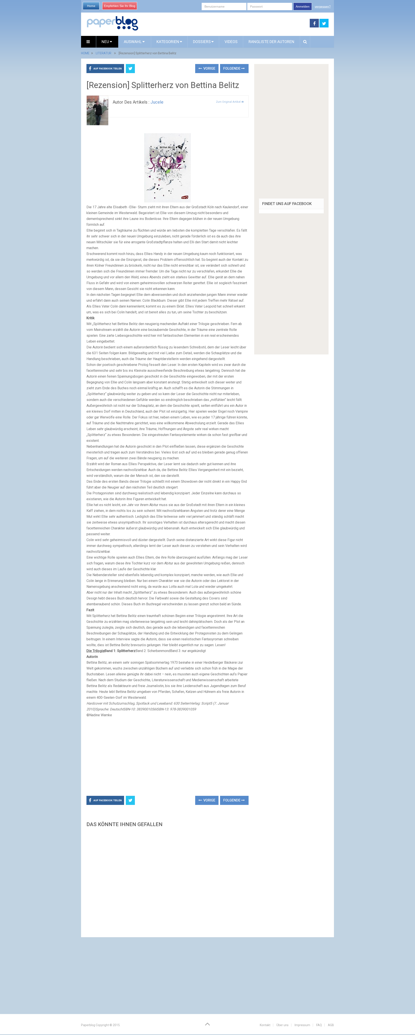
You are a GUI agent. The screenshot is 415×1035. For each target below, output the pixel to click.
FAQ (319, 1025)
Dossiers (202, 41)
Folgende (232, 68)
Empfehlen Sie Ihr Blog (119, 6)
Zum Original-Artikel (228, 101)
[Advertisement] (224, 23)
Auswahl (133, 41)
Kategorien (167, 41)
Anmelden (303, 6)
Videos (231, 41)
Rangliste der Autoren (271, 41)
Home (91, 6)
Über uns (282, 1025)
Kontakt (265, 1025)
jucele (156, 102)
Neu (106, 41)
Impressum (302, 1025)
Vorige (209, 68)
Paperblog (88, 1025)
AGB (331, 1025)
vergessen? (323, 6)
